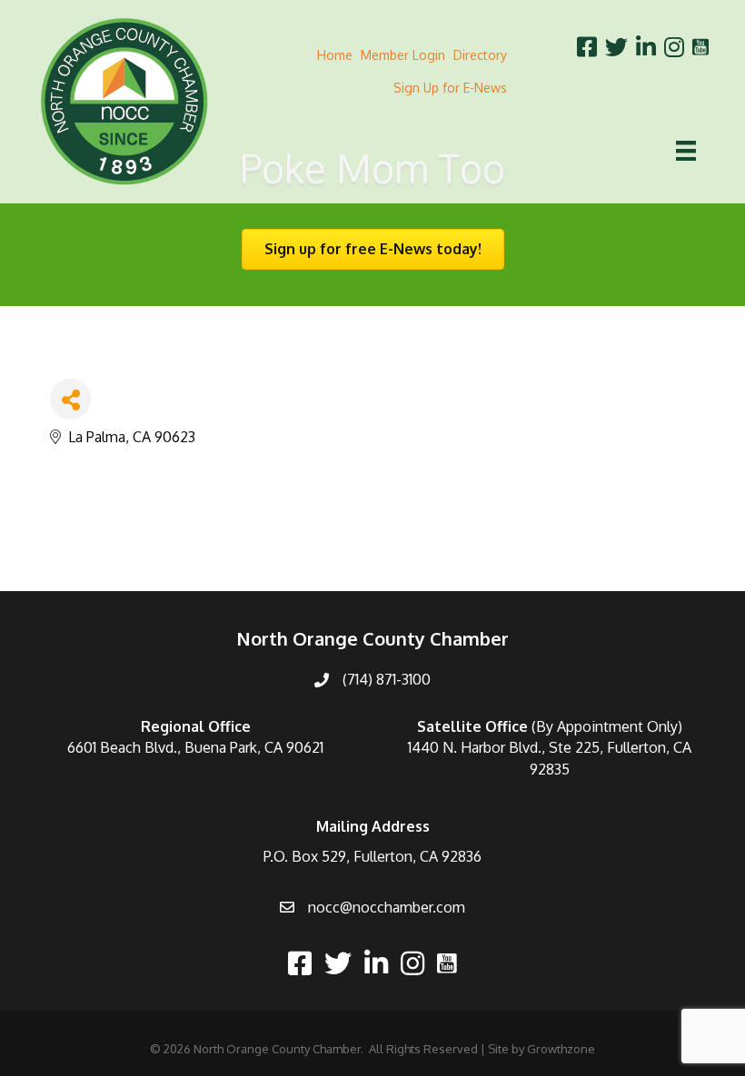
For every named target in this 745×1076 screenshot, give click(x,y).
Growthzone (561, 1048)
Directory (480, 55)
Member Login (403, 55)
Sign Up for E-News (450, 87)
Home (335, 55)
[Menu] (686, 150)
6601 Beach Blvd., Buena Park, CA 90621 (195, 747)
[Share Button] (70, 399)
